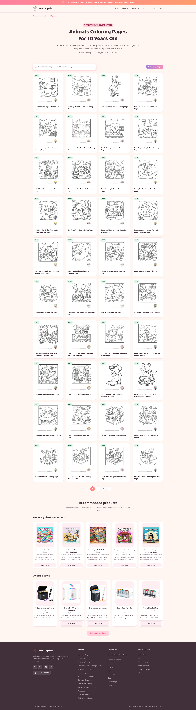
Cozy (109, 678)
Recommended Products (87, 687)
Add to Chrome (43, 673)
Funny (110, 671)
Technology (112, 681)
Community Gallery (85, 684)
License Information (145, 669)
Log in (154, 8)
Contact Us (142, 655)
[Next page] (109, 488)
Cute (109, 663)
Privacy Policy (143, 662)
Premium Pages (84, 662)
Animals (43, 16)
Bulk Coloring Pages (85, 698)
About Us (81, 691)
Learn (134, 8)
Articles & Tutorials (85, 669)
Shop (124, 8)
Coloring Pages (83, 655)
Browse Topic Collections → (118, 655)
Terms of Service (144, 665)
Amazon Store (83, 694)
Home (35, 16)
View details (45, 565)
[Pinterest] (35, 667)
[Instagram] (46, 667)
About (145, 8)
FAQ (139, 658)
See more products (98, 633)
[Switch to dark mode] (161, 8)
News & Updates (84, 673)
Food (110, 685)
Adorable (111, 674)
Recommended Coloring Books (89, 665)
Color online (82, 658)
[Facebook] (51, 667)
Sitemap (141, 673)
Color (114, 8)
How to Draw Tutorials (86, 676)
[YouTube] (40, 667)
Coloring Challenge (85, 680)
